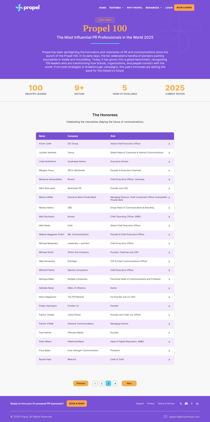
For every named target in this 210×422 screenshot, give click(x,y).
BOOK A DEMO (184, 7)
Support (140, 403)
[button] (116, 7)
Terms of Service (166, 403)
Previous (81, 383)
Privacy (151, 403)
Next (129, 383)
